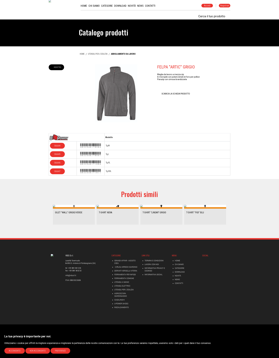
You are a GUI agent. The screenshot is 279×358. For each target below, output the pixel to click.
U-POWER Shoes (121, 304)
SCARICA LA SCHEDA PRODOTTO (176, 93)
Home (177, 261)
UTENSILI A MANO (121, 282)
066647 (57, 171)
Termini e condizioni (154, 261)
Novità (178, 276)
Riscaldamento (121, 307)
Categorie (179, 268)
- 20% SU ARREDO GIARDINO (125, 267)
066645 (57, 154)
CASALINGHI (119, 300)
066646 (57, 163)
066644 (57, 146)
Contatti (179, 283)
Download (180, 272)
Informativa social (153, 275)
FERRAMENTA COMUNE (124, 278)
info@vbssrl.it (70, 275)
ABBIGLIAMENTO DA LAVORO (123, 54)
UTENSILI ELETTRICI (122, 286)
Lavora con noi (152, 264)
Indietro (57, 67)
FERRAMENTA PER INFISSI (125, 275)
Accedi (207, 5)
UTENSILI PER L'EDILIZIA (98, 54)
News (177, 280)
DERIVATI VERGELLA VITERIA (125, 271)
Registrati (224, 5)
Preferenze (60, 351)
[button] (49, 214)
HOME (82, 54)
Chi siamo (179, 264)
